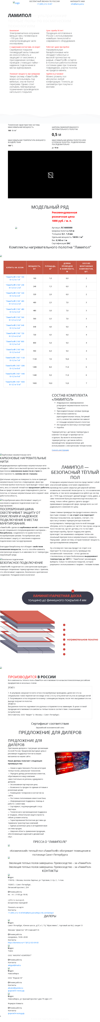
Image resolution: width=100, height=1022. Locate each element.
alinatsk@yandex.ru (15, 988)
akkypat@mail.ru (14, 965)
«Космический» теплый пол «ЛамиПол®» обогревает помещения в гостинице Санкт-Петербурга (50, 852)
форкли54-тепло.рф (16, 990)
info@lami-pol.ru (77, 4)
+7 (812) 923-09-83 (31, 942)
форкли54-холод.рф (16, 1013)
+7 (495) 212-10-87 (44, 4)
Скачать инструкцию (60, 450)
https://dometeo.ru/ (15, 942)
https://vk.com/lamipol (45, 913)
